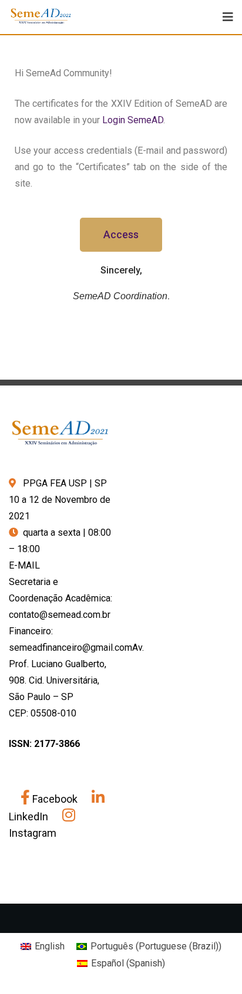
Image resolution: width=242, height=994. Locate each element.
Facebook (55, 799)
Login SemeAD (132, 120)
